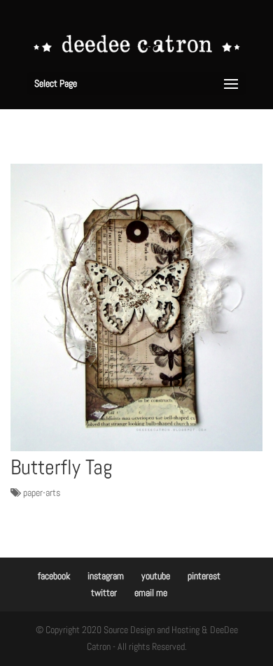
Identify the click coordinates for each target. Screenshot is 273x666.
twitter (104, 592)
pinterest (204, 575)
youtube (155, 575)
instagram (106, 575)
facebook (54, 575)
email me (150, 592)
